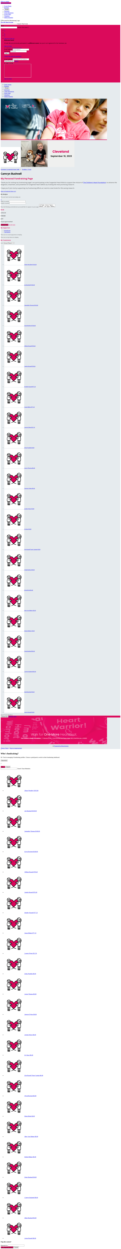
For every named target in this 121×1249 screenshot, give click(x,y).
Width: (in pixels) (5, 201)
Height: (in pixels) (5, 203)
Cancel (8, 767)
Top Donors (7, 232)
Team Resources (8, 13)
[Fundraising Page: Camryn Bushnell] (11, 166)
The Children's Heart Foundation (94, 182)
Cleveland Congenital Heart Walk (10, 169)
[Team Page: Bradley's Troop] (34, 166)
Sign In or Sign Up (9, 38)
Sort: (2, 243)
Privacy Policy (5, 748)
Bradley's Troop (26, 169)
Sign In (16, 61)
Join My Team (12, 225)
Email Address (8, 49)
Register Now (12, 716)
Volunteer (7, 16)
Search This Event (22, 24)
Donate (7, 9)
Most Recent (7, 230)
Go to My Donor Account (7, 22)
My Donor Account (17, 48)
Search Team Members (23, 768)
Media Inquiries (8, 17)
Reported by (4, 1245)
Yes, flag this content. (7, 1247)
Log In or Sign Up (6, 3)
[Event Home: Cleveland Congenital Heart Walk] (61, 166)
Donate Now (4, 224)
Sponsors (6, 11)
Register (6, 7)
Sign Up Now (8, 46)
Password (7, 51)
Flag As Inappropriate (16, 748)
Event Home (7, 6)
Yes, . (2, 767)
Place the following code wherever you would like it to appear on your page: (20, 207)
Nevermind (4, 760)
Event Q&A (7, 14)
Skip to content (5, 1)
